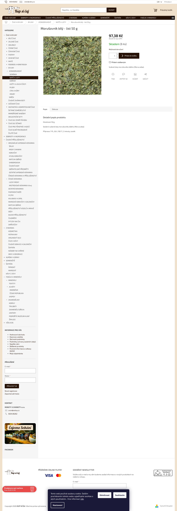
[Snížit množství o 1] (117, 57)
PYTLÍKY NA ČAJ (14, 221)
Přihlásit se (12, 386)
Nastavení (57, 505)
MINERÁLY (12, 280)
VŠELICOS (9, 323)
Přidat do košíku (131, 56)
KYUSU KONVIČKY (15, 156)
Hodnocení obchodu (17, 335)
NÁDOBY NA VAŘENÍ (16, 251)
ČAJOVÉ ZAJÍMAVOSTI (16, 100)
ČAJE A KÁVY (13, 241)
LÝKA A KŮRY (14, 91)
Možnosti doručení (116, 49)
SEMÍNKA (13, 74)
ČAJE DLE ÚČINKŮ (15, 123)
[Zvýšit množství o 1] (117, 54)
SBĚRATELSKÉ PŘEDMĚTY (19, 169)
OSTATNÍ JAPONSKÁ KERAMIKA (20, 172)
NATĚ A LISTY (15, 78)
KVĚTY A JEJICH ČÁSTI (18, 84)
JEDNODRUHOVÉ (15, 71)
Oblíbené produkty (17, 346)
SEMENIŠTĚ (10, 261)
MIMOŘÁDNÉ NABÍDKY (17, 113)
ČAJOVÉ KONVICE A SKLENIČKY (20, 244)
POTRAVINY (12, 234)
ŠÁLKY (11, 146)
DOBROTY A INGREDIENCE (16, 136)
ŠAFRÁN (11, 247)
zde (82, 499)
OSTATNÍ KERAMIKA (15, 189)
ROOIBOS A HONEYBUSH (17, 64)
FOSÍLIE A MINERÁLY (14, 277)
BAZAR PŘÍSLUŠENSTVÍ (17, 215)
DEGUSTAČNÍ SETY (15, 117)
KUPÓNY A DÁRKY (12, 257)
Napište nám (14, 344)
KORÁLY (12, 303)
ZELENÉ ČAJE (13, 42)
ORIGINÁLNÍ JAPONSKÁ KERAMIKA (21, 143)
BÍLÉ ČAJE (12, 38)
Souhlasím (120, 495)
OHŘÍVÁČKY (12, 225)
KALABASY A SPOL (15, 198)
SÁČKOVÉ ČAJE (14, 104)
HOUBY (12, 94)
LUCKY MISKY (14, 182)
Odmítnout (104, 495)
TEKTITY (12, 283)
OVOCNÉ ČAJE (13, 58)
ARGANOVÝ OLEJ (14, 238)
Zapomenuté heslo (12, 394)
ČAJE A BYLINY (11, 35)
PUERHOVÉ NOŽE (14, 192)
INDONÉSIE (14, 290)
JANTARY (12, 313)
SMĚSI (11, 97)
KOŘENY (13, 81)
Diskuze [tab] (55, 109)
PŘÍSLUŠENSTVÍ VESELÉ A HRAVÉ (21, 208)
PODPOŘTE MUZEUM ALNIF (19, 316)
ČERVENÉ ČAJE (14, 51)
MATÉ (10, 61)
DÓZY (10, 211)
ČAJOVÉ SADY (14, 166)
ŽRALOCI (12, 319)
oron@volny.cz (13, 410)
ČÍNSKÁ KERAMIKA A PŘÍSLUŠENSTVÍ (22, 176)
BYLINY (11, 68)
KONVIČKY (13, 153)
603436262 (12, 414)
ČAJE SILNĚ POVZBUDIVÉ (17, 130)
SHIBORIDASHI (14, 162)
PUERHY (11, 55)
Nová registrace (11, 391)
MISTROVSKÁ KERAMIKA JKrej (20, 185)
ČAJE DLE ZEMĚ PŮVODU (17, 120)
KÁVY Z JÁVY (11, 274)
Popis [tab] (45, 109)
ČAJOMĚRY (12, 218)
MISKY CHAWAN (15, 149)
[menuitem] (10, 18)
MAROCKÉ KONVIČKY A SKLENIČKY (21, 202)
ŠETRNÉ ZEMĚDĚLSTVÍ (17, 110)
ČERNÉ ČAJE (13, 48)
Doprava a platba (16, 337)
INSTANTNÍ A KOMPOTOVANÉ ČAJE (21, 107)
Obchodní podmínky (17, 339)
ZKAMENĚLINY (14, 300)
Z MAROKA (10, 228)
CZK (158, 2)
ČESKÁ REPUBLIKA (17, 293)
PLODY (12, 87)
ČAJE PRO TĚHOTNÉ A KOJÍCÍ (19, 127)
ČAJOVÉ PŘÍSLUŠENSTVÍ (15, 140)
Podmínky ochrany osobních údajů (23, 342)
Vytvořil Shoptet (166, 506)
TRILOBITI (13, 306)
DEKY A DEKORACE (15, 254)
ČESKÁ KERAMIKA (15, 179)
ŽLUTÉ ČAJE (12, 133)
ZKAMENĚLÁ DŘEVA (16, 310)
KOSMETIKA (12, 231)
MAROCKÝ (12, 270)
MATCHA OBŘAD (15, 159)
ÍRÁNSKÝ (11, 267)
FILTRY (11, 195)
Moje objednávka (16, 353)
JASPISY (12, 297)
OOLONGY (12, 45)
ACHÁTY (12, 287)
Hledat (111, 10)
